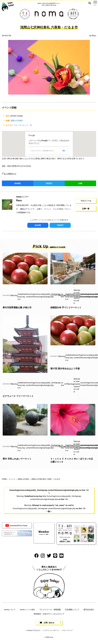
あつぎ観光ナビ (10, 173)
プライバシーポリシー (52, 630)
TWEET (49, 183)
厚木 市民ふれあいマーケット (17, 458)
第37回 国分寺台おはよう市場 (65, 368)
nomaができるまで (33, 630)
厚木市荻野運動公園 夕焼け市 (17, 307)
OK (63, 151)
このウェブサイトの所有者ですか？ (42, 151)
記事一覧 (85, 208)
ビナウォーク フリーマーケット (18, 395)
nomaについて (10, 609)
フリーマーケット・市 (23, 125)
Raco (94, 35)
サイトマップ (67, 630)
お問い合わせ (49, 622)
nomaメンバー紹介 (27, 609)
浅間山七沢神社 (16, 120)
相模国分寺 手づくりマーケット (65, 307)
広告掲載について (72, 609)
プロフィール (86, 200)
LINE (80, 183)
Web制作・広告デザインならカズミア (49, 613)
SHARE (17, 183)
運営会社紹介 (88, 609)
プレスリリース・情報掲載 (50, 609)
